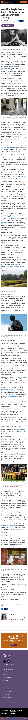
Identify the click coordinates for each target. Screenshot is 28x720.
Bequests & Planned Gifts (8, 691)
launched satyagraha (14, 66)
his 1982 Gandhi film (11, 217)
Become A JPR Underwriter (8, 685)
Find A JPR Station (6, 694)
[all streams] (26, 718)
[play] (2, 718)
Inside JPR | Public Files (7, 677)
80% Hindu (4, 352)
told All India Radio (21, 92)
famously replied (5, 222)
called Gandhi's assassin (14, 396)
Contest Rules (5, 680)
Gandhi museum (5, 266)
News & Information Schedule (9, 702)
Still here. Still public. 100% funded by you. (14, 637)
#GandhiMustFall (22, 149)
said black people (20, 157)
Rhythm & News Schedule (8, 700)
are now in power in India (19, 377)
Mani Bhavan (11, 63)
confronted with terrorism (8, 525)
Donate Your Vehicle (7, 688)
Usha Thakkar (17, 83)
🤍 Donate (14, 645)
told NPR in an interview (19, 176)
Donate (24, 2)
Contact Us (5, 671)
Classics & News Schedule (8, 697)
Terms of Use (5, 674)
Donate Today (5, 683)
